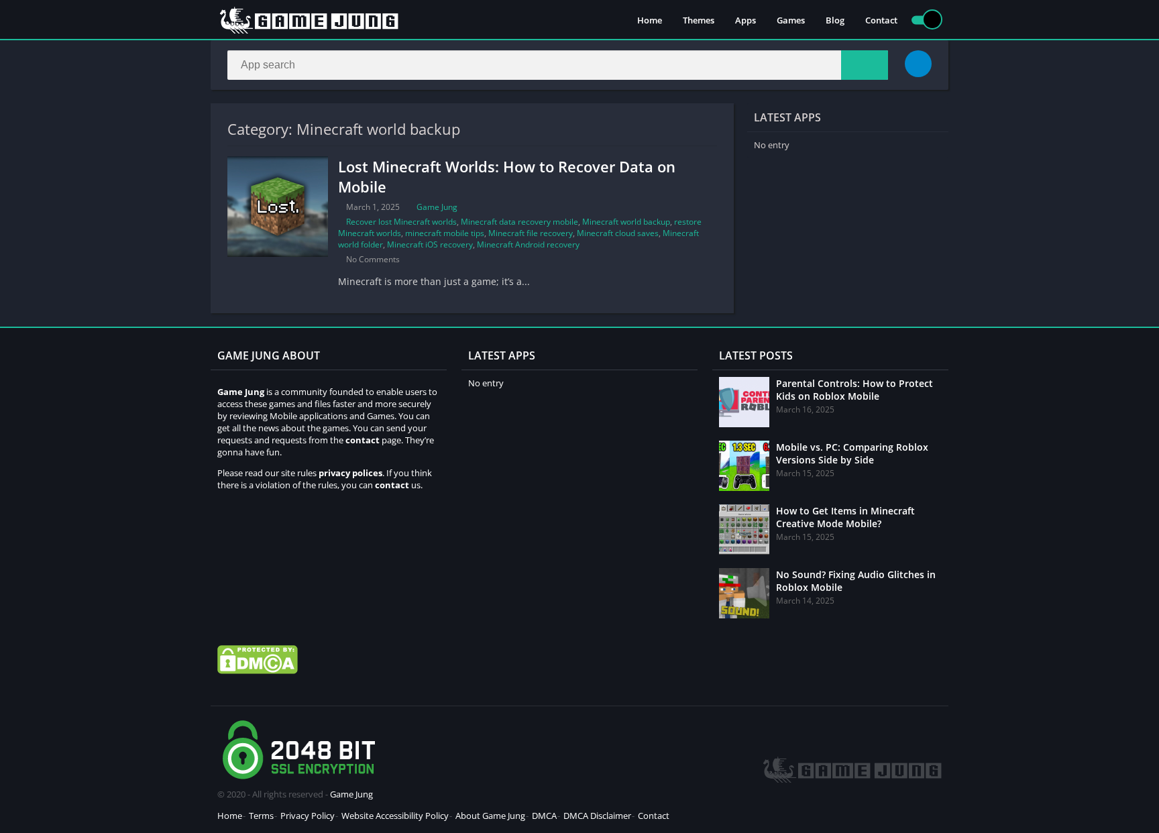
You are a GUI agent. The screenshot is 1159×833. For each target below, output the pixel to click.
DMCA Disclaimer (597, 816)
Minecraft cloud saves (618, 233)
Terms (261, 816)
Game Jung (437, 207)
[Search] (864, 65)
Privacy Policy (307, 816)
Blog (835, 20)
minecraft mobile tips (444, 233)
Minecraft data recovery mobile (519, 221)
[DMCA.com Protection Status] (257, 671)
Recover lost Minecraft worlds (401, 221)
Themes (698, 20)
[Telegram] (918, 63)
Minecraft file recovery (530, 233)
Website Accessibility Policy (395, 816)
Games (791, 20)
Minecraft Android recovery (528, 244)
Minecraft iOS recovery (430, 244)
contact (392, 485)
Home (649, 20)
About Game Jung (490, 816)
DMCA (544, 816)
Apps (745, 20)
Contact (881, 20)
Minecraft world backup (626, 221)
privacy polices (350, 473)
